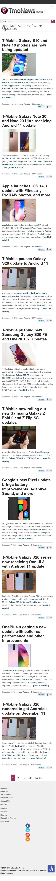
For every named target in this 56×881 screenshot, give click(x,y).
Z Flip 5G (32, 458)
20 (30, 778)
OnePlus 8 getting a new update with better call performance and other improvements (24, 633)
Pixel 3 (49, 526)
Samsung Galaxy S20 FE (17, 375)
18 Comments (37, 318)
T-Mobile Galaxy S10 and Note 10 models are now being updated (24, 45)
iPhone (23, 227)
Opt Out (3, 804)
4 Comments (36, 692)
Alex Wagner (24, 104)
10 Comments (37, 104)
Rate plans (4, 821)
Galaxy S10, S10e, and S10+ (15, 88)
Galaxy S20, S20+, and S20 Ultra (24, 602)
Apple (5, 224)
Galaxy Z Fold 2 (16, 458)
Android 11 (42, 305)
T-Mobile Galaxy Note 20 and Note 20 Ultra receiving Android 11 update (27, 120)
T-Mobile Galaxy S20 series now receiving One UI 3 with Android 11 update (27, 561)
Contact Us (4, 801)
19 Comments (37, 173)
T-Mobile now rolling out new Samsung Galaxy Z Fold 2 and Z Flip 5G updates (24, 415)
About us (4, 791)
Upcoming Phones (8, 818)
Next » (39, 778)
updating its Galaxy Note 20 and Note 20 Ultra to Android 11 (27, 81)
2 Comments (37, 246)
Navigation (52, 7)
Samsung (45, 452)
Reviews (3, 811)
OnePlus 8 (11, 670)
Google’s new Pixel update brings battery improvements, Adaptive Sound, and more (26, 486)
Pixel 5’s (37, 529)
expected (37, 599)
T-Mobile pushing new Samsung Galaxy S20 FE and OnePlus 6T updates (24, 334)
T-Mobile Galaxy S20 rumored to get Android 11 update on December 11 (26, 708)
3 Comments (37, 467)
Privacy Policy (6, 797)
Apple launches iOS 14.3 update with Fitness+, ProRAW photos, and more (26, 190)
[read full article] (15, 167)
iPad (33, 227)
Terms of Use (5, 794)
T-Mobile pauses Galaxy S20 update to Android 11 (25, 261)
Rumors (3, 815)
